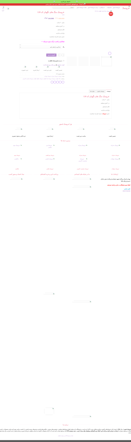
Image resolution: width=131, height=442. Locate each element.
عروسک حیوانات (47, 76)
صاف (20, 44)
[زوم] (109, 53)
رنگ (63, 47)
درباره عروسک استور (93, 7)
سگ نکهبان (58, 78)
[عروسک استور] (126, 7)
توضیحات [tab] (109, 91)
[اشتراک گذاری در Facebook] (63, 82)
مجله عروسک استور (82, 7)
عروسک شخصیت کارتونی (28, 78)
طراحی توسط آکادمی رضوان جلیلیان (65, 435)
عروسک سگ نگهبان (47, 78)
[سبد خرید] (2, 9)
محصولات (109, 7)
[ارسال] (54, 7)
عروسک (60, 76)
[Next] (68, 32)
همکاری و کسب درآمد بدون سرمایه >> (52, 41)
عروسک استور (116, 7)
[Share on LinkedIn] (52, 82)
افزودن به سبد (51, 55)
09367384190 (126, 191)
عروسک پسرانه (54, 76)
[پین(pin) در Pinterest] (55, 82)
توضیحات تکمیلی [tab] (100, 91)
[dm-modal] (7, 9)
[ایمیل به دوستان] (57, 82)
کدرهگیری (102, 7)
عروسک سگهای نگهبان (38, 78)
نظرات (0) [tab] (92, 91)
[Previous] (109, 32)
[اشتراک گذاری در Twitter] (60, 82)
